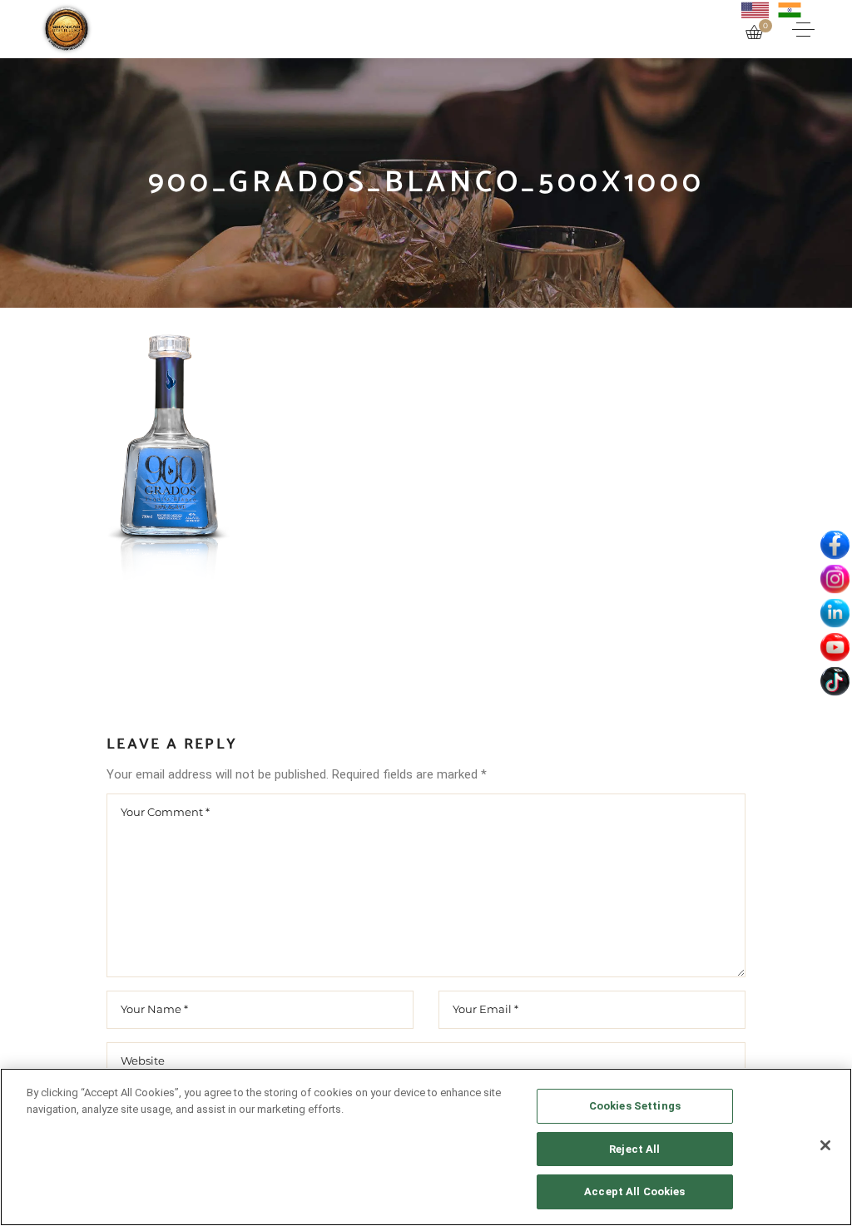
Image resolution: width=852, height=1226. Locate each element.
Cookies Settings (635, 1106)
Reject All (634, 1149)
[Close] (825, 1145)
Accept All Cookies (634, 1191)
